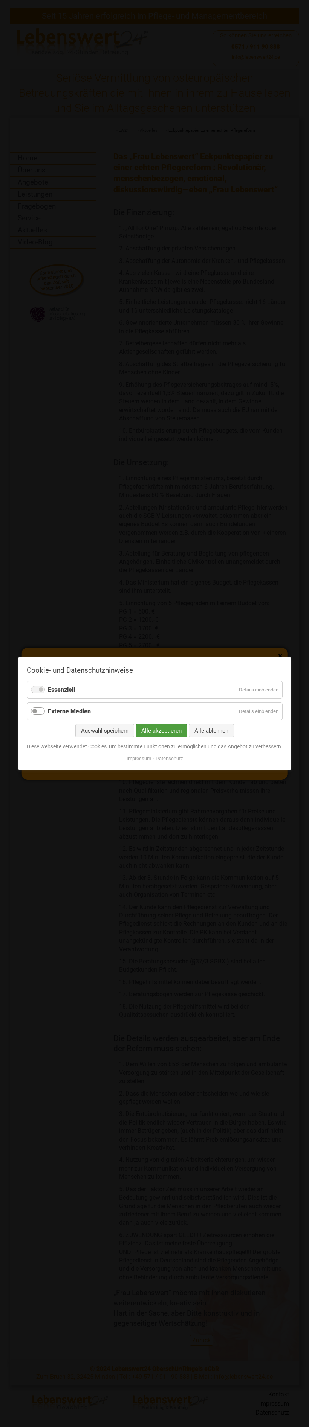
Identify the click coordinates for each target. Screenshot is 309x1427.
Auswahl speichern (104, 730)
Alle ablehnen (211, 730)
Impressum (139, 758)
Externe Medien (69, 711)
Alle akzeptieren (161, 730)
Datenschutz (169, 758)
